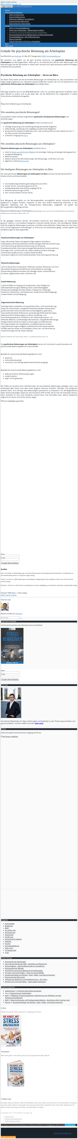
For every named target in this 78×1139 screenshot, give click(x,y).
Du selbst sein (10, 930)
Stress (7, 26)
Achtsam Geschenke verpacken (29, 991)
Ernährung (9, 937)
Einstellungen (70, 1125)
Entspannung (10, 932)
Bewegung (9, 926)
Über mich (9, 46)
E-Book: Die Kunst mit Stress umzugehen (24, 41)
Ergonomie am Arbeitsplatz (20, 993)
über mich (39, 723)
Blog (6, 44)
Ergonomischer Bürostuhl (19, 21)
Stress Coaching (15, 39)
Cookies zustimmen (8, 1137)
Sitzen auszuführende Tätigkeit (23, 152)
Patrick (7, 1002)
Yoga (7, 952)
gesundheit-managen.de (22, 6)
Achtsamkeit (9, 924)
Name (3, 554)
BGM (44, 56)
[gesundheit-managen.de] (11, 4)
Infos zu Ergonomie (16, 15)
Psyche (7, 944)
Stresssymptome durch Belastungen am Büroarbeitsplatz (31, 35)
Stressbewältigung (53, 56)
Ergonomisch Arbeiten (13, 12)
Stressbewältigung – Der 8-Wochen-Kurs (24, 37)
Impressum (9, 1117)
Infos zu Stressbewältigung (19, 28)
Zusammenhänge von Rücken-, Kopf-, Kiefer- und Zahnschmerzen (38, 1002)
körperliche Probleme (13, 939)
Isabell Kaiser (10, 991)
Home (7, 10)
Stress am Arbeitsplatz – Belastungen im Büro (26, 30)
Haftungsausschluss (12, 1121)
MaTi (7, 995)
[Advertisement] (39, 903)
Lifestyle (8, 941)
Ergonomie (24, 161)
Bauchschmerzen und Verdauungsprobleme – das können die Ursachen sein (40, 1000)
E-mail (3, 558)
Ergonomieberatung (17, 17)
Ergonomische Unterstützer (19, 24)
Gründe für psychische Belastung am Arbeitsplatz (28, 32)
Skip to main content (9, 2)
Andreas (18, 56)
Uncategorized (10, 950)
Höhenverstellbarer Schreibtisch (21, 19)
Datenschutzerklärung (13, 1119)
